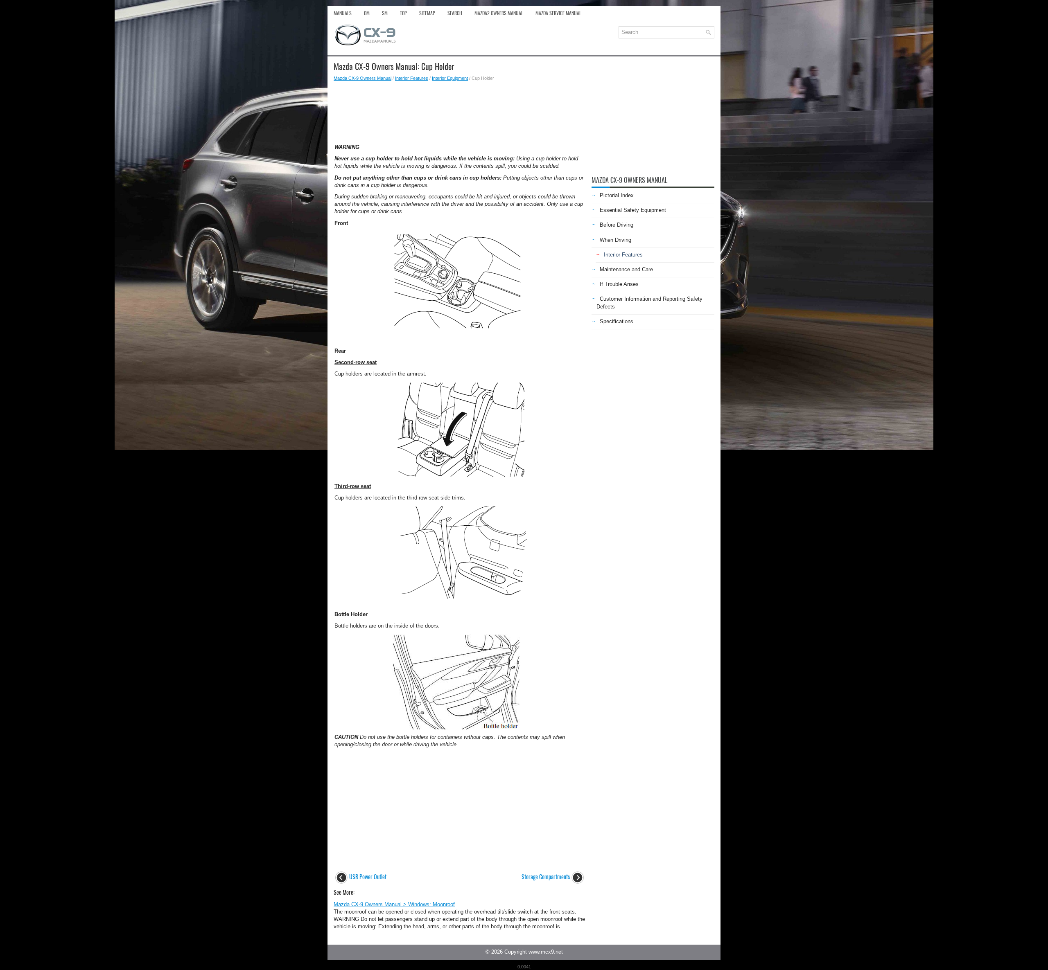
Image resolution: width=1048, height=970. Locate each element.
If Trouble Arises (619, 284)
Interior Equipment (450, 78)
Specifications (616, 321)
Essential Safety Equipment (633, 210)
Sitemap (427, 13)
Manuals (343, 13)
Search (454, 13)
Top (403, 13)
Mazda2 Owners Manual (498, 13)
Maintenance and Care (626, 269)
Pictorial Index (617, 195)
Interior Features (411, 78)
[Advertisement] (459, 110)
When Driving (615, 240)
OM (367, 13)
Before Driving (616, 225)
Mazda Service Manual (558, 13)
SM (385, 13)
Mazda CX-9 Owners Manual (362, 78)
